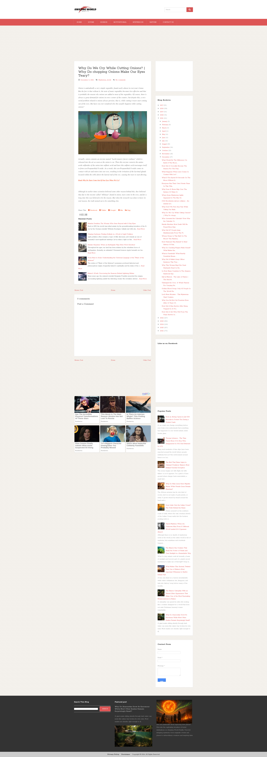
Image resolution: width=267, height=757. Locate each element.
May (164, 134)
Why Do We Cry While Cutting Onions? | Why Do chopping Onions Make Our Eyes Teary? (111, 72)
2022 (162, 318)
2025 (162, 328)
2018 (162, 108)
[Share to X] (84, 215)
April (164, 131)
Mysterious (138, 22)
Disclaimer (125, 754)
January (165, 121)
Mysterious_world (104, 80)
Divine (91, 22)
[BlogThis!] (82, 215)
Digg (128, 210)
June (164, 138)
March (164, 128)
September (166, 147)
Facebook (93, 210)
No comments (120, 80)
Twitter (103, 210)
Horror (103, 22)
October (165, 151)
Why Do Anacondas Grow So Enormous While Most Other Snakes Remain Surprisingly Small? (178, 617)
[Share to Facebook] (86, 215)
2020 (162, 115)
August (164, 144)
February (165, 125)
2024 (162, 324)
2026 (162, 331)
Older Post (147, 290)
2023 (162, 321)
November (166, 154)
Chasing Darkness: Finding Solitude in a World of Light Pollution (110, 234)
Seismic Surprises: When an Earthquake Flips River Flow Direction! (111, 245)
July (163, 141)
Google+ (113, 210)
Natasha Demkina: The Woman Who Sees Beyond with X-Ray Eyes (112, 223)
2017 (162, 105)
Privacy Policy (113, 754)
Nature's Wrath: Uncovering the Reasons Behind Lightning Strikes (111, 273)
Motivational (120, 22)
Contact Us (168, 22)
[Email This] (80, 215)
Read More (141, 229)
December (166, 157)
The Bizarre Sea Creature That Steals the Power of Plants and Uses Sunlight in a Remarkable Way (178, 550)
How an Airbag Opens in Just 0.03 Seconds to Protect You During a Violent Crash (178, 419)
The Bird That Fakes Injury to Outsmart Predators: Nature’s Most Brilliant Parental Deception (177, 465)
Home (79, 22)
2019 (162, 112)
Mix (121, 210)
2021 (162, 118)
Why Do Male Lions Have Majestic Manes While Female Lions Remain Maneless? (178, 486)
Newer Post (79, 290)
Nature (153, 22)
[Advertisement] (133, 44)
